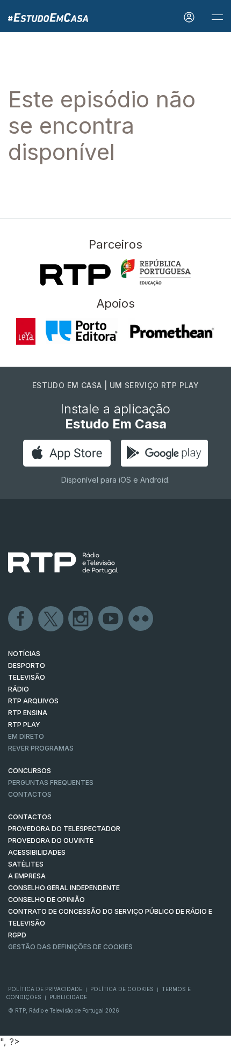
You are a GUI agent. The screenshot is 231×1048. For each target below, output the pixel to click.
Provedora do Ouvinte (50, 840)
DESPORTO (26, 665)
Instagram (81, 619)
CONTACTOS (30, 817)
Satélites (26, 864)
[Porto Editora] (81, 331)
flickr (141, 619)
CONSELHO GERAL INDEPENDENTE (64, 888)
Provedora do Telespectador (64, 829)
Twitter (51, 619)
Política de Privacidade (45, 989)
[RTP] (75, 275)
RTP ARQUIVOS (33, 701)
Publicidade (68, 997)
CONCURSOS (29, 771)
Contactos (30, 794)
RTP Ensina (27, 713)
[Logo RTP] (63, 563)
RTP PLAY (24, 724)
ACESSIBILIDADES (37, 852)
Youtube (111, 619)
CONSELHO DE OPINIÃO (46, 900)
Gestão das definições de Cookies (70, 947)
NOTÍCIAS (24, 654)
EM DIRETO (26, 736)
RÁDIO (18, 689)
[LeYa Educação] (26, 331)
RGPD (17, 935)
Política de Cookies (122, 989)
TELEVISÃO (26, 677)
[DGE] (156, 272)
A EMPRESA (27, 876)
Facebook (21, 619)
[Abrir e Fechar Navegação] (217, 17)
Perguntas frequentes (50, 782)
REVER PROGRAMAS (41, 748)
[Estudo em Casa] (44, 16)
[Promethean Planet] (171, 331)
